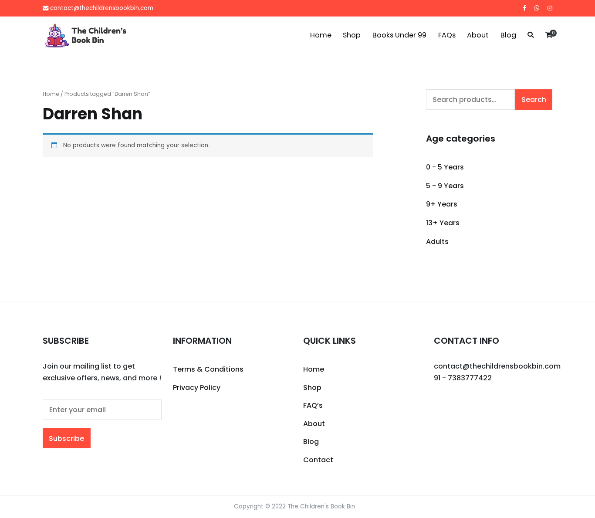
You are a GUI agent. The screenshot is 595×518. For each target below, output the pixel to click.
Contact (318, 460)
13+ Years (443, 223)
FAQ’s (313, 405)
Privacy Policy (196, 388)
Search (533, 100)
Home (320, 35)
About (478, 35)
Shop (352, 35)
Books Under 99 (399, 35)
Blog (508, 35)
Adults (437, 242)
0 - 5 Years (445, 167)
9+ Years (441, 204)
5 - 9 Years (445, 186)
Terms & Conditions (208, 369)
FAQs (447, 35)
